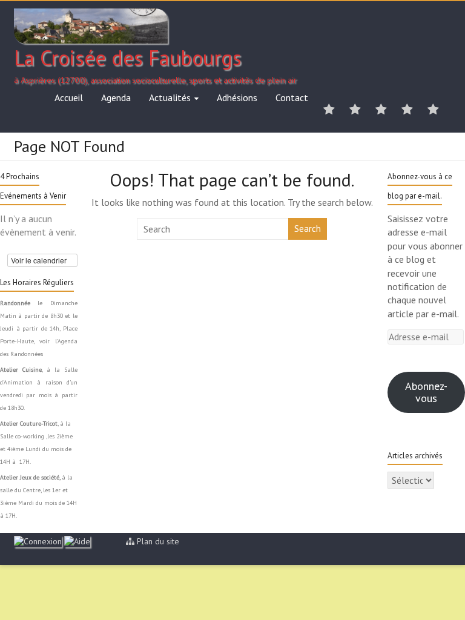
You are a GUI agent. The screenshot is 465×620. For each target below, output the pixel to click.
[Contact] (433, 110)
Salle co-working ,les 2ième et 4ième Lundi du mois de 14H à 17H (36, 449)
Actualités (170, 97)
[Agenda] (355, 110)
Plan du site (158, 541)
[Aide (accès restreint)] (77, 541)
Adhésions (237, 97)
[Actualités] (381, 110)
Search (307, 228)
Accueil (68, 97)
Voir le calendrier (39, 260)
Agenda (116, 97)
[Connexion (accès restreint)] (38, 541)
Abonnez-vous (426, 392)
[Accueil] (329, 110)
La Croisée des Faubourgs (128, 57)
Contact (291, 97)
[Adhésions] (407, 110)
